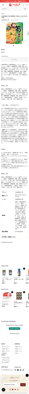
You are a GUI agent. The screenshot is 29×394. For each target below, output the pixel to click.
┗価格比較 (4, 353)
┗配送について (18, 349)
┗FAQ (16, 353)
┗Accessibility (5, 362)
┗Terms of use (5, 360)
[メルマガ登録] (23, 384)
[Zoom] (23, 42)
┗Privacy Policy (5, 358)
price (3, 49)
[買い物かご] (26, 5)
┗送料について (18, 346)
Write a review (14, 328)
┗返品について (18, 351)
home (2, 13)
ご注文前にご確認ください (8, 237)
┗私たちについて (5, 346)
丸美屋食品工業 (5, 20)
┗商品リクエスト (5, 351)
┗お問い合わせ (5, 349)
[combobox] (14, 8)
